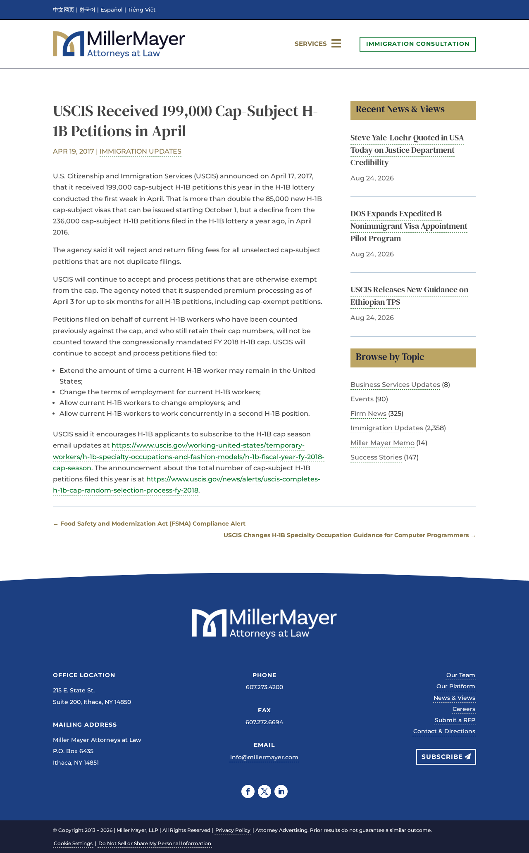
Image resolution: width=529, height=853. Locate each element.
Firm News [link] (368, 413)
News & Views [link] (454, 697)
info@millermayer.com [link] (264, 757)
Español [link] (111, 10)
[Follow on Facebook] (248, 791)
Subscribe (442, 757)
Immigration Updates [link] (140, 151)
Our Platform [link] (455, 686)
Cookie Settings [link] (73, 843)
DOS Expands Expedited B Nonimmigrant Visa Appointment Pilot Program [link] (408, 226)
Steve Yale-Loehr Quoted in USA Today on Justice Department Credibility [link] (407, 150)
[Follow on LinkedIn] (281, 791)
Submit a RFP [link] (455, 720)
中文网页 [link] (63, 10)
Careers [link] (464, 709)
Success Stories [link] (376, 457)
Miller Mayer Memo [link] (382, 443)
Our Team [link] (460, 675)
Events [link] (362, 399)
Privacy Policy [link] (232, 830)
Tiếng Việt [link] (141, 10)
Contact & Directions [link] (444, 731)
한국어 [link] (87, 10)
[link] (119, 56)
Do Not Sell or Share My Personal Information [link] (154, 843)
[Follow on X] (264, 791)
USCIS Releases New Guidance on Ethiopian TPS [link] (409, 296)
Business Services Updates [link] (395, 385)
